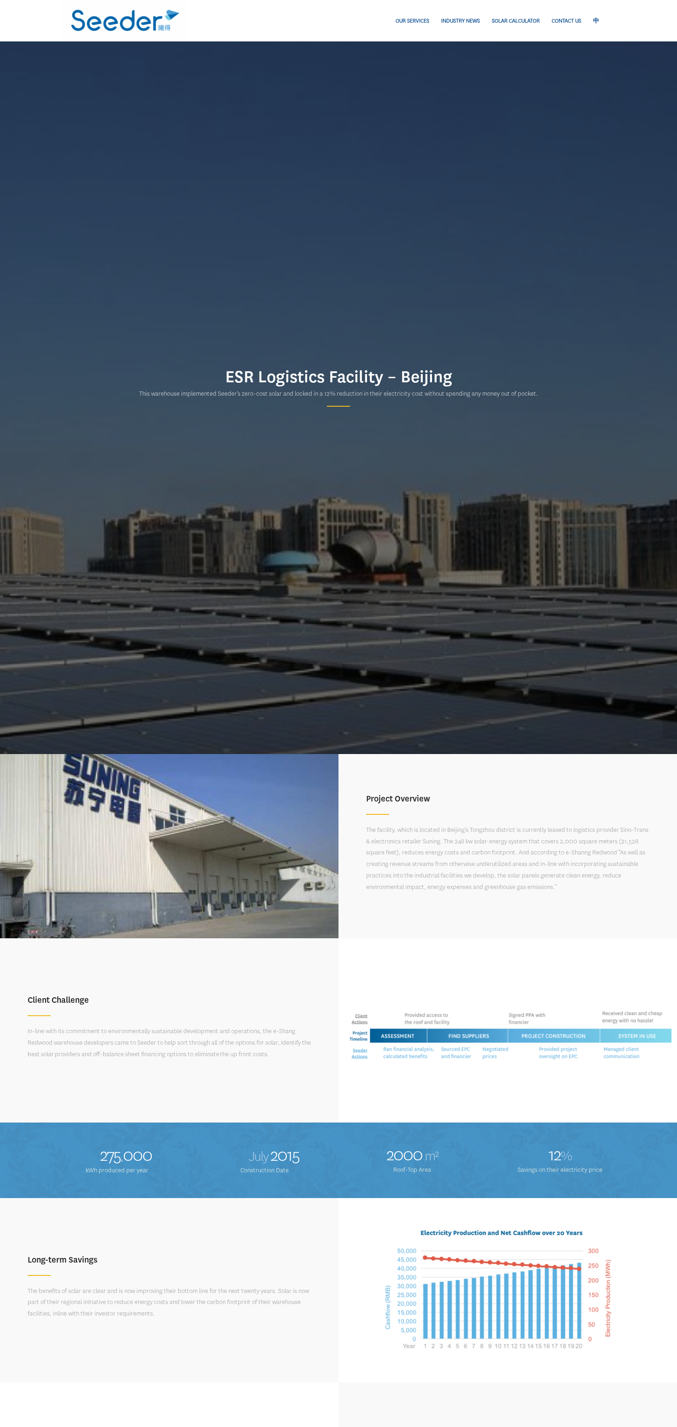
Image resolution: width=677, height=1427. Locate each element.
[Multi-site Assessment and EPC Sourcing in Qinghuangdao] (670, 713)
